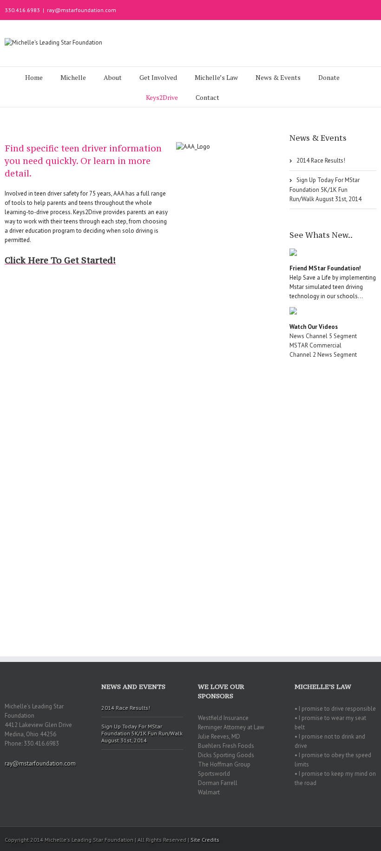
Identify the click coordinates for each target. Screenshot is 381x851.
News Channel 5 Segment (323, 336)
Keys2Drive (162, 97)
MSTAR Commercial (315, 345)
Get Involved (158, 77)
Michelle (73, 77)
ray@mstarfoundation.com (81, 10)
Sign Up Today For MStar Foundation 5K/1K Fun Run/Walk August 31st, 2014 (325, 189)
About (113, 77)
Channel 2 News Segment (323, 355)
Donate (329, 77)
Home (34, 77)
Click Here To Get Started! (60, 260)
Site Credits (204, 839)
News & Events (278, 77)
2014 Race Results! (320, 160)
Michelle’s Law (216, 77)
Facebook (374, 9)
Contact (207, 97)
